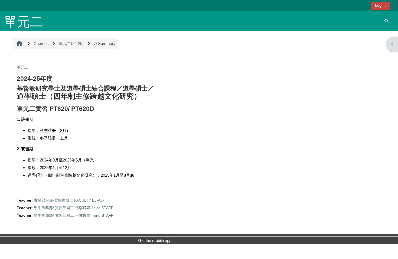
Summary (107, 43)
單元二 (22, 67)
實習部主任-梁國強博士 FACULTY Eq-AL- (69, 200)
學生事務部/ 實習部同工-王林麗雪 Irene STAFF (73, 215)
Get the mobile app (154, 240)
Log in (380, 5)
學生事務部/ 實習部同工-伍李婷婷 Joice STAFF (73, 208)
